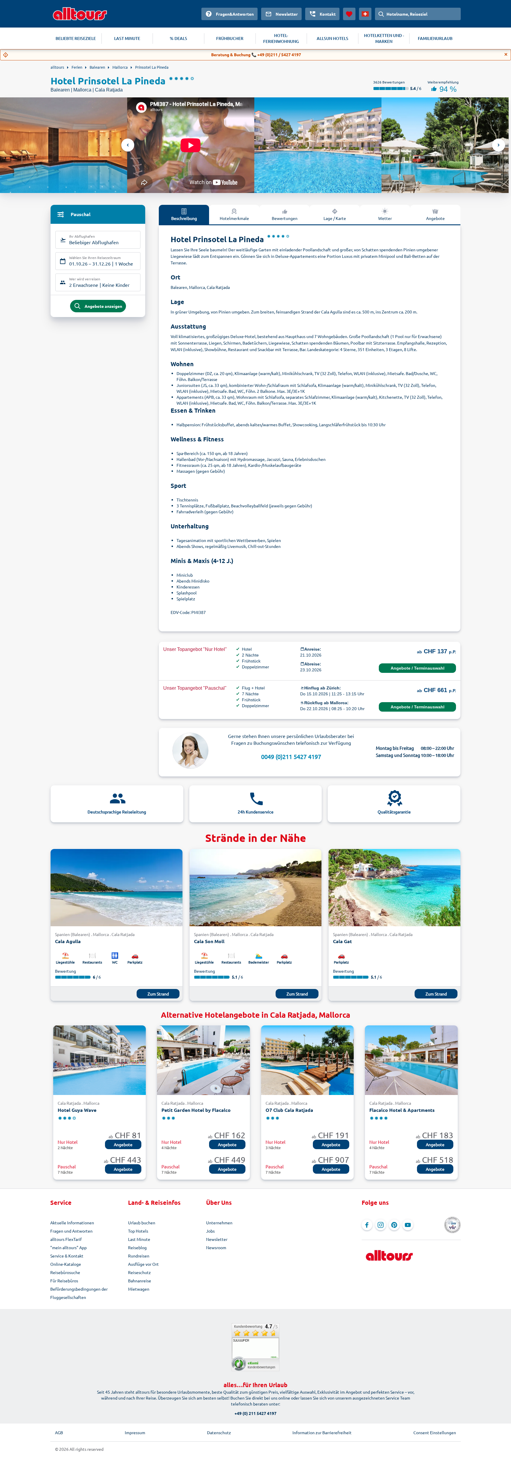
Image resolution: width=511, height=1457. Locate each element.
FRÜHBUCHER (229, 38)
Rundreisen (138, 1255)
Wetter (385, 218)
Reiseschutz (139, 1272)
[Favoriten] (349, 14)
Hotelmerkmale (234, 218)
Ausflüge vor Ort (143, 1264)
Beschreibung (184, 218)
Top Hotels (138, 1231)
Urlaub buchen (141, 1222)
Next (498, 145)
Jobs (210, 1231)
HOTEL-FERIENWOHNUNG (281, 38)
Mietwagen (138, 1289)
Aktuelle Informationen (72, 1222)
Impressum (135, 1432)
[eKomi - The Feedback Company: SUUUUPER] (255, 1347)
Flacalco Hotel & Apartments (402, 1110)
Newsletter (216, 1239)
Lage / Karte (335, 218)
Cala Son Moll (209, 941)
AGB (59, 1432)
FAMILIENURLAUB (435, 38)
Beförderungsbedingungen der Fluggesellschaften (79, 1293)
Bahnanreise (139, 1280)
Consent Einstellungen (434, 1432)
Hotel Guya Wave (77, 1110)
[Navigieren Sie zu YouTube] (407, 1225)
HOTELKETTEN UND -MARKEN (384, 38)
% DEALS (178, 38)
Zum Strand (158, 993)
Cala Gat (342, 941)
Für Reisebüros (64, 1280)
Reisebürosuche (65, 1272)
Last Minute (139, 1239)
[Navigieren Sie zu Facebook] (367, 1225)
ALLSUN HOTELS (332, 38)
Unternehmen (219, 1222)
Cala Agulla (68, 941)
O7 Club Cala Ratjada (289, 1110)
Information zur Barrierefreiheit (322, 1432)
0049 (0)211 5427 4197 (291, 756)
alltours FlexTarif (66, 1239)
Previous (127, 145)
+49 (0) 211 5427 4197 (255, 1413)
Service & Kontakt (66, 1255)
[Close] (506, 54)
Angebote (435, 218)
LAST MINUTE (127, 38)
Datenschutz (219, 1432)
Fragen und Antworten (71, 1231)
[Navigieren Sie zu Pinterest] (394, 1225)
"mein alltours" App (68, 1247)
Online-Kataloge (65, 1264)
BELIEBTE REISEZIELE (76, 38)
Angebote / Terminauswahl (417, 668)
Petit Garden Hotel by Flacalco (196, 1110)
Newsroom (216, 1247)
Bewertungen (284, 218)
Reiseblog (137, 1247)
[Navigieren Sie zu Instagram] (380, 1225)
